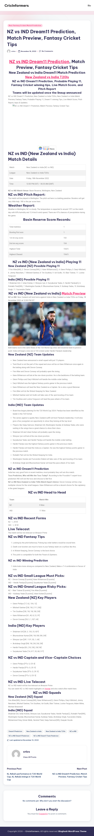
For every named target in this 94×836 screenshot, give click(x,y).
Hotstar (48, 689)
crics (26, 751)
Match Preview (74, 293)
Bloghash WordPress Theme (72, 831)
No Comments (47, 51)
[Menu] (89, 5)
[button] (29, 757)
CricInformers (17, 5)
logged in (43, 813)
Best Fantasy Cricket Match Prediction (25, 25)
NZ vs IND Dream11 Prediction (39, 61)
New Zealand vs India (33, 731)
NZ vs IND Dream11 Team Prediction (46, 736)
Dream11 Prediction (15, 731)
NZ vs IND (73, 731)
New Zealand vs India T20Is (47, 77)
